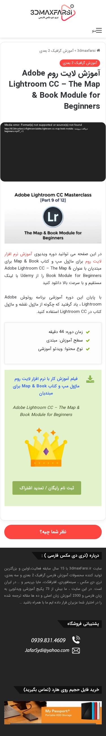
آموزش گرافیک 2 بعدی (56, 51)
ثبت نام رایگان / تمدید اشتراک (47, 488)
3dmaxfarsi (87, 51)
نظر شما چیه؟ (53, 532)
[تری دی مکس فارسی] (53, 12)
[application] (53, 152)
